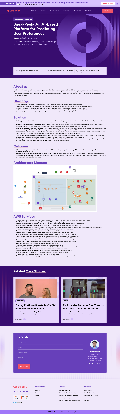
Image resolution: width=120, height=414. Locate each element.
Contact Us (107, 10)
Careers (37, 395)
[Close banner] (117, 4)
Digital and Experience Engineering (69, 400)
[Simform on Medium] (27, 391)
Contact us (38, 398)
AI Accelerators (54, 10)
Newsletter (87, 398)
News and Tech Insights (91, 395)
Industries (43, 10)
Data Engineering (64, 398)
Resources (66, 10)
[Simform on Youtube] (24, 391)
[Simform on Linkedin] (17, 391)
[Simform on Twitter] (20, 391)
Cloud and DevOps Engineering (68, 395)
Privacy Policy (75, 412)
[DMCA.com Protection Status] (21, 402)
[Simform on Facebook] (14, 391)
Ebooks (86, 400)
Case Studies (88, 390)
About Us (88, 10)
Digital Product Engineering (67, 392)
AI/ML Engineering (65, 390)
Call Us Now (95, 363)
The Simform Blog (89, 392)
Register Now (108, 3)
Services (33, 10)
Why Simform (77, 10)
